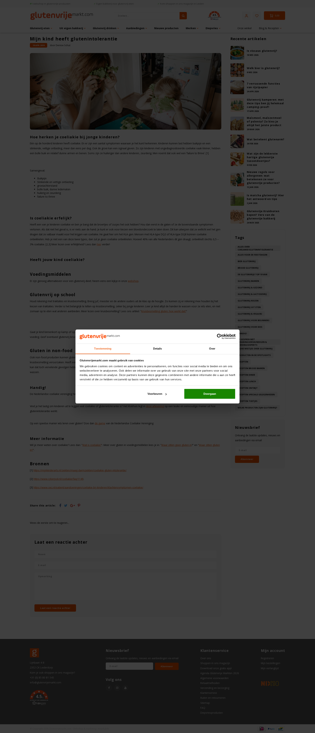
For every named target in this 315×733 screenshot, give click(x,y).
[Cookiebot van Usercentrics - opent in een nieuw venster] (220, 336)
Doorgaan (209, 393)
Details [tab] (157, 348)
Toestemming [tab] (102, 348)
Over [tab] (212, 348)
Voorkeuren (154, 393)
